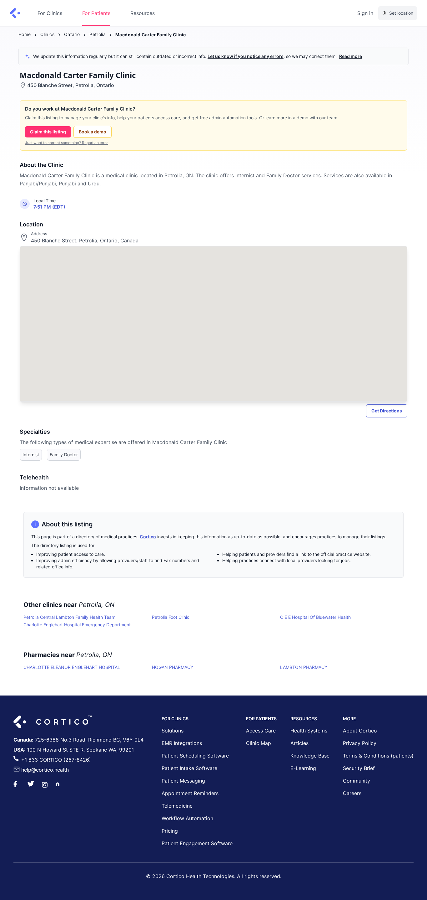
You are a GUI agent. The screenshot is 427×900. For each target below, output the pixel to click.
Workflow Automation (187, 818)
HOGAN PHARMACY (172, 667)
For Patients (96, 13)
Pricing (170, 831)
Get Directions (386, 410)
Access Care (261, 730)
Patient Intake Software (189, 768)
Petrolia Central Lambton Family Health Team (69, 617)
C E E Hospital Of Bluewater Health (315, 617)
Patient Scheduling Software (195, 756)
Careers (352, 793)
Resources (142, 13)
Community (356, 781)
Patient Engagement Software (197, 843)
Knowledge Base (309, 756)
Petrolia (97, 34)
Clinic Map (258, 743)
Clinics (47, 34)
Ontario (72, 34)
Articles (299, 743)
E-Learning (303, 768)
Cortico (148, 536)
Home (24, 34)
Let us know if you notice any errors (246, 56)
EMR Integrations (182, 743)
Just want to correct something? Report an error (66, 142)
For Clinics (50, 13)
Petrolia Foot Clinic (170, 617)
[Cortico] (15, 13)
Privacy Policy (359, 743)
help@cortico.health (45, 770)
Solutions (172, 730)
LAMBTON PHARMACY (303, 667)
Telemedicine (177, 806)
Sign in (365, 13)
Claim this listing (48, 131)
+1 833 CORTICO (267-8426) (56, 760)
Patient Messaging (183, 781)
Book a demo (92, 131)
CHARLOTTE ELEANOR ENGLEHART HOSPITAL (71, 667)
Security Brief (359, 768)
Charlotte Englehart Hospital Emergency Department (77, 624)
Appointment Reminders (190, 793)
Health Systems (308, 730)
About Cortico (360, 730)
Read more (350, 56)
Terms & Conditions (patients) (378, 756)
